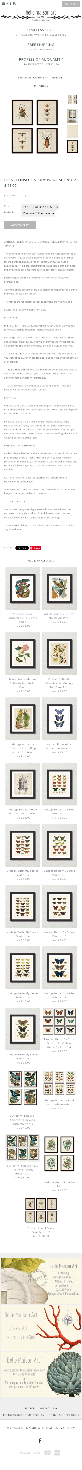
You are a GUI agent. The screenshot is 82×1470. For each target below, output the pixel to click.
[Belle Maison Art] (41, 10)
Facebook (39, 1440)
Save (37, 547)
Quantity (10, 195)
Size (7, 206)
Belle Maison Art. (30, 1427)
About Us (48, 1408)
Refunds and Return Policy (23, 1415)
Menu (11, 3)
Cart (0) (71, 3)
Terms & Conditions (64, 1415)
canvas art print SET (48, 77)
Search (30, 1408)
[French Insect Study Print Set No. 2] (34, 96)
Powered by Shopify (60, 1427)
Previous (41, 85)
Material (9, 212)
